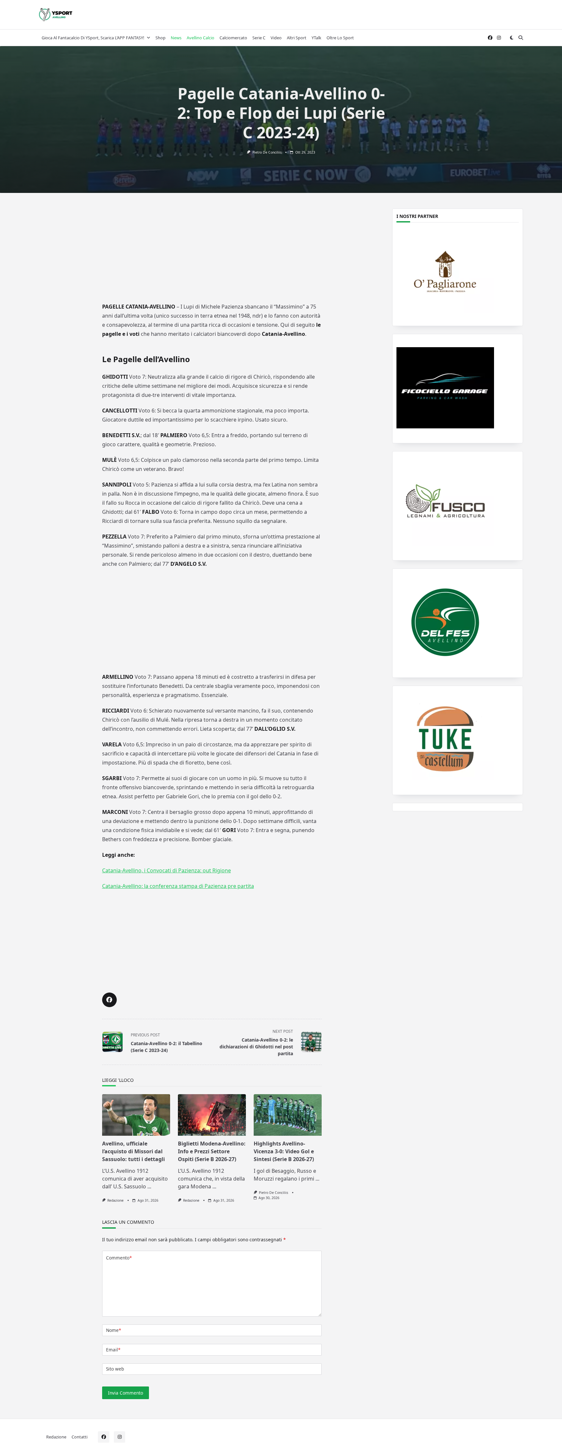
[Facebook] (490, 38)
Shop (160, 38)
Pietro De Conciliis (267, 152)
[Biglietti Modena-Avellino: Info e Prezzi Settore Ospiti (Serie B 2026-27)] (212, 1115)
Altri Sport (296, 38)
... (149, 1186)
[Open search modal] (520, 38)
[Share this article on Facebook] (109, 1000)
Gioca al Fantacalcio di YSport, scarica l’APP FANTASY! (93, 38)
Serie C (258, 38)
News (176, 38)
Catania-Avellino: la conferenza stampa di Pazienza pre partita (178, 886)
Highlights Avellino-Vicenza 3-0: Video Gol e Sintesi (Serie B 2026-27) (284, 1151)
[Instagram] (499, 38)
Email (113, 1350)
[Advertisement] (212, 252)
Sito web (115, 1369)
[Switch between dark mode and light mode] (512, 38)
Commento (119, 1258)
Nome (113, 1330)
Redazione (115, 1200)
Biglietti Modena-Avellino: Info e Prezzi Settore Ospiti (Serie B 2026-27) (212, 1151)
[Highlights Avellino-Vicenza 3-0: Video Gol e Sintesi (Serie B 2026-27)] (288, 1115)
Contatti (79, 1437)
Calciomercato (233, 38)
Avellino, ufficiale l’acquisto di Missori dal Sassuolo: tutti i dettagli (133, 1151)
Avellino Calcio (200, 38)
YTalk (316, 38)
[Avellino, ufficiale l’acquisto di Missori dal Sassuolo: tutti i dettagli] (136, 1115)
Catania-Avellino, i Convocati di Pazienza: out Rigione (166, 870)
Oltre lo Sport (340, 38)
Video (276, 38)
